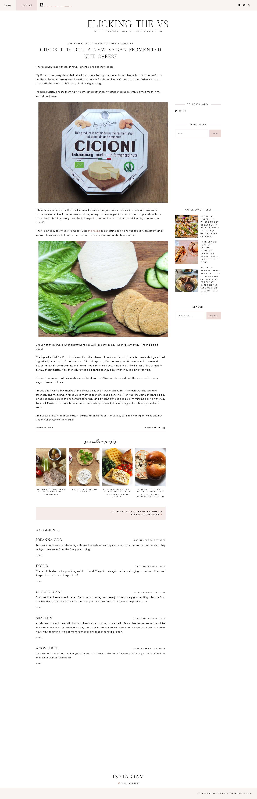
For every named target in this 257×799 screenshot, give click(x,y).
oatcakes (127, 43)
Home (8, 5)
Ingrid (42, 566)
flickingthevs (130, 783)
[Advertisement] (121, 742)
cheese (97, 43)
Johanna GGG (49, 540)
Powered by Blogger (58, 6)
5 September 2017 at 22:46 (150, 592)
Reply (39, 555)
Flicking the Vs (128, 25)
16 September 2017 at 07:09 (149, 648)
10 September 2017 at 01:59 (149, 618)
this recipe (94, 230)
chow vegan (48, 592)
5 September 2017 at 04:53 (150, 540)
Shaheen (44, 618)
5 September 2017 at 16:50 (150, 566)
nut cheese (111, 43)
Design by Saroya (240, 793)
